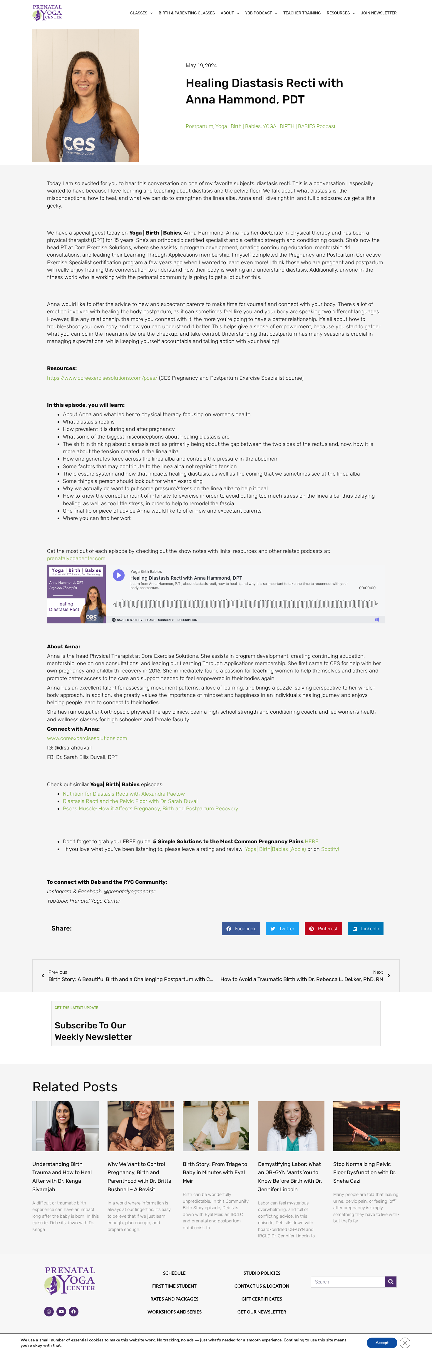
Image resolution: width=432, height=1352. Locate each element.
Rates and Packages (174, 1298)
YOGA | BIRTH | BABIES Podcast (299, 126)
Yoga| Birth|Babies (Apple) (276, 849)
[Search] (390, 1281)
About (227, 13)
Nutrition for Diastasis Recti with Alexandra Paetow (124, 794)
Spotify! (330, 849)
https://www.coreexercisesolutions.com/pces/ (102, 378)
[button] (150, 13)
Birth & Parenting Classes (187, 13)
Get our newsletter (261, 1311)
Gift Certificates (262, 1298)
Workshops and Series (175, 1311)
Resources (338, 13)
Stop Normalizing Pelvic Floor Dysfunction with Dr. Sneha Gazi (364, 1172)
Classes (138, 13)
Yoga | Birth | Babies (238, 126)
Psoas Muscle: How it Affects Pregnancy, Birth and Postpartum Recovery (150, 808)
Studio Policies (262, 1273)
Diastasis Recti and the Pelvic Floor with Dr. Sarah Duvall (131, 801)
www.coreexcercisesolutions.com (87, 738)
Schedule (174, 1273)
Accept (382, 1343)
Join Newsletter (379, 13)
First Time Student (174, 1286)
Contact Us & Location (262, 1286)
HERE (312, 841)
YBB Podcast (258, 13)
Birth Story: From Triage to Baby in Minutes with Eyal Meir (215, 1172)
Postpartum (199, 126)
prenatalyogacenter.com (76, 558)
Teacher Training (302, 13)
